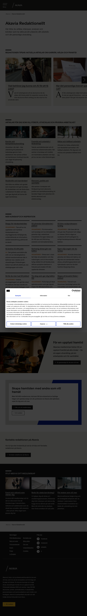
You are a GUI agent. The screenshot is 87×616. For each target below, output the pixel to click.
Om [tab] (69, 295)
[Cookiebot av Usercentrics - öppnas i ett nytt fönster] (73, 291)
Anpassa (42, 324)
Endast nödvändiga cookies (18, 324)
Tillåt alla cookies (68, 324)
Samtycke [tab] (18, 295)
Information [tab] (43, 295)
